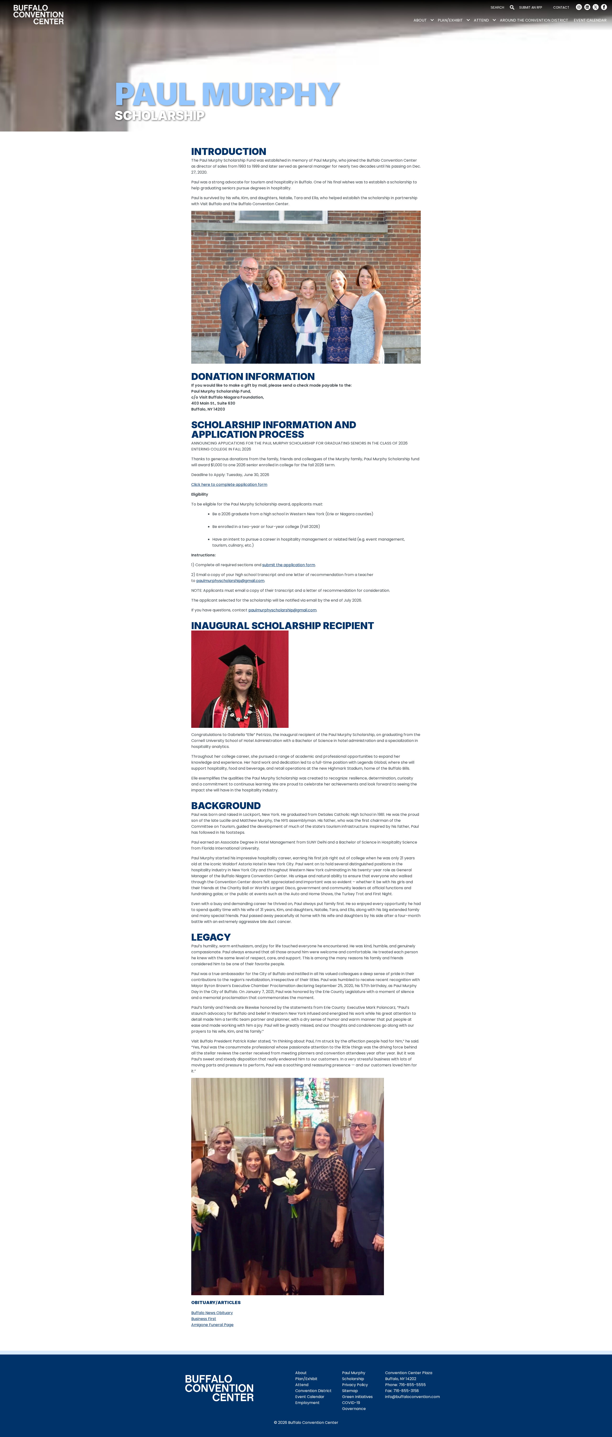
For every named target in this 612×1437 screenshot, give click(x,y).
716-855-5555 (412, 1385)
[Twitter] (596, 7)
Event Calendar (590, 20)
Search (512, 7)
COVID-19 (351, 1402)
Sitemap (350, 1390)
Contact (561, 7)
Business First (203, 1319)
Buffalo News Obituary (212, 1313)
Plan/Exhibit (450, 20)
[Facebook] (604, 7)
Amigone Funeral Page (212, 1324)
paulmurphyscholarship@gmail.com (230, 580)
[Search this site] (498, 7)
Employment (307, 1402)
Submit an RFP (530, 7)
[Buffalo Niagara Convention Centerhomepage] (219, 1389)
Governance (354, 1408)
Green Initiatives (357, 1396)
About (420, 20)
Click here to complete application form (229, 484)
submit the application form (288, 565)
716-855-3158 (406, 1390)
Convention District (313, 1390)
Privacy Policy (355, 1385)
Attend (481, 20)
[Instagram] (579, 7)
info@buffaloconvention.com (412, 1396)
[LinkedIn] (587, 7)
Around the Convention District (534, 20)
